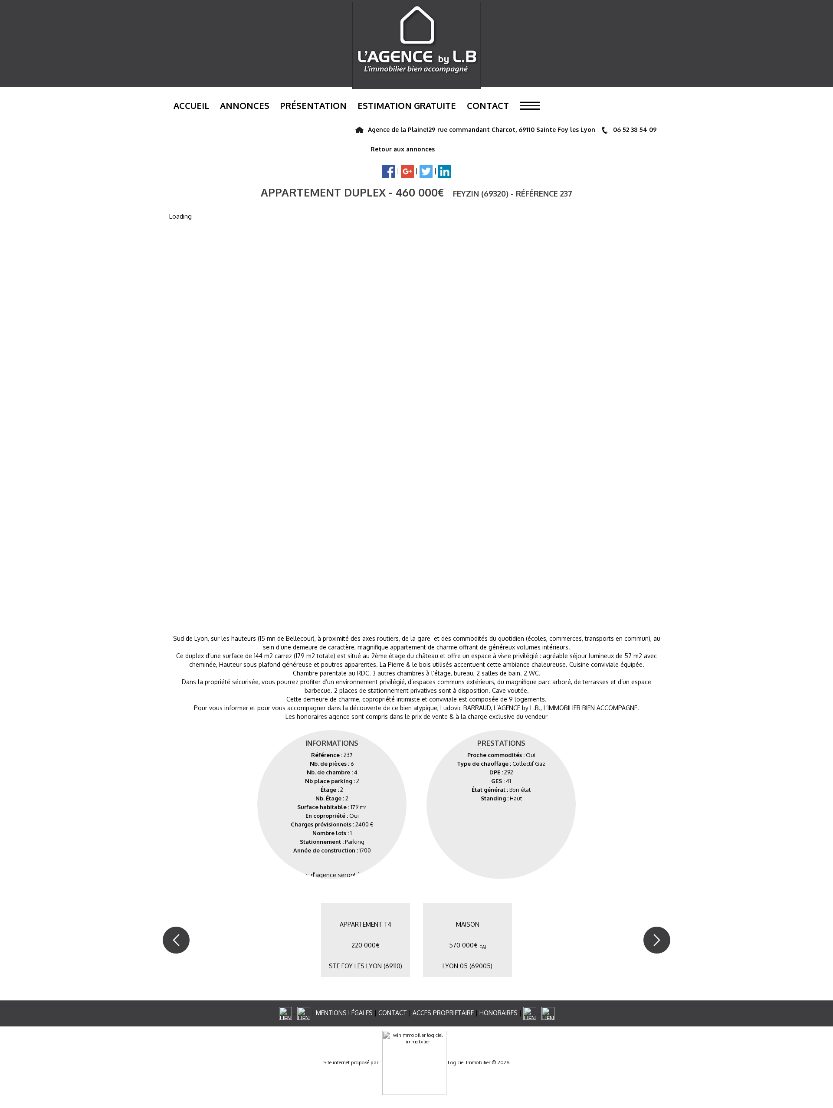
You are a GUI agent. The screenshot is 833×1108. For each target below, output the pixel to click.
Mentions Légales (344, 1012)
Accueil (191, 105)
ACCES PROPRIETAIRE (443, 1012)
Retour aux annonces (403, 149)
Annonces (244, 105)
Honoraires (498, 1012)
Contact (488, 105)
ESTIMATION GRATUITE (406, 105)
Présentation (313, 105)
